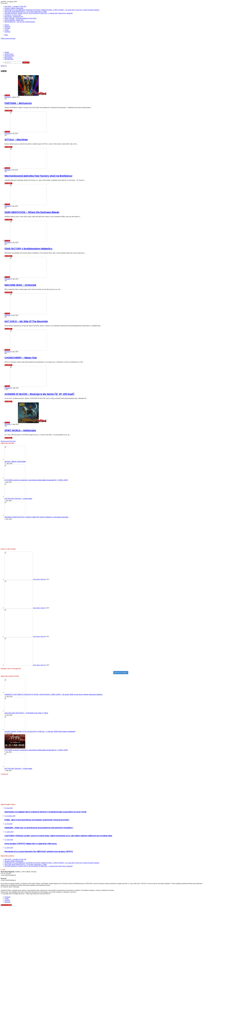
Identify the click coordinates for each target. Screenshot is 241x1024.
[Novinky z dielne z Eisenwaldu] (15, 459)
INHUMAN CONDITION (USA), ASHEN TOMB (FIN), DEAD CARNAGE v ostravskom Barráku (36, 517)
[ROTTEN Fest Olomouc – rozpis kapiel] (15, 496)
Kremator (7, 97)
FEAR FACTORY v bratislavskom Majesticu (28, 248)
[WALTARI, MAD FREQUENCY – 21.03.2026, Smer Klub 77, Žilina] (15, 711)
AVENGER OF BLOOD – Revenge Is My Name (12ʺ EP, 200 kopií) (39, 394)
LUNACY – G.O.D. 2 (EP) (13, 15)
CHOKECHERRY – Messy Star (21, 357)
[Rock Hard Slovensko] (8, 38)
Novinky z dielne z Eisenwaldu (14, 8)
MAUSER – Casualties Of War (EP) (15, 6)
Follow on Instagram (121, 672)
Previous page (5, 441)
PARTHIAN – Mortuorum (18, 103)
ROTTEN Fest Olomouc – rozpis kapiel (18, 498)
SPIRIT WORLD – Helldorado (20, 430)
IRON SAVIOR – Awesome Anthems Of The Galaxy (21, 18)
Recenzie (8, 57)
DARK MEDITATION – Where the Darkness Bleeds (32, 212)
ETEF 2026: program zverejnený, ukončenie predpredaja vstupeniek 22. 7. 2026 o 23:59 (36, 480)
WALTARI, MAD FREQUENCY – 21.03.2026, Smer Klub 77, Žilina (26, 11)
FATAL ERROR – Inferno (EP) (14, 20)
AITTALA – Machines (16, 139)
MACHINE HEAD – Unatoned (20, 285)
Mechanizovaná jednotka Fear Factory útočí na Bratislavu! (38, 175)
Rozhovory (9, 55)
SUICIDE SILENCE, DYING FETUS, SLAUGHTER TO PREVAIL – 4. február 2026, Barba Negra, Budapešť (39, 13)
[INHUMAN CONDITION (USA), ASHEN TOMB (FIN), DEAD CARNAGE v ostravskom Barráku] (15, 515)
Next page (13, 441)
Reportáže (9, 59)
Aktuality (9, 54)
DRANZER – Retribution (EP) (14, 16)
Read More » (8, 110)
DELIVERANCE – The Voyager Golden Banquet (20, 21)
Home (2, 66)
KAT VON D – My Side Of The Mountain (26, 321)
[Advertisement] (35, 45)
